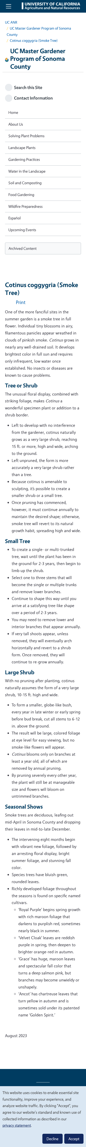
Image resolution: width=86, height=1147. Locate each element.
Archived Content (23, 248)
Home (13, 112)
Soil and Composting (25, 182)
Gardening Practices (24, 159)
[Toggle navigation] (9, 6)
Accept (73, 1138)
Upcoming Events (22, 229)
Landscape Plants (21, 147)
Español (14, 217)
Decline (52, 1138)
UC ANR (11, 22)
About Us (15, 124)
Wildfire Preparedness (25, 206)
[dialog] (43, 1116)
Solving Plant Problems (26, 135)
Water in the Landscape (27, 171)
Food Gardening (21, 194)
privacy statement (17, 1125)
